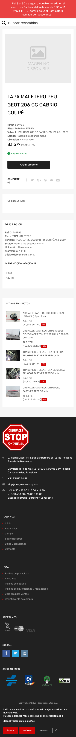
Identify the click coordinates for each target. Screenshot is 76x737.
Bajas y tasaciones (15, 543)
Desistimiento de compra (19, 599)
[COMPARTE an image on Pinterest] (44, 180)
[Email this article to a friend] (57, 180)
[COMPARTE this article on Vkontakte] (51, 180)
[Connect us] (6, 653)
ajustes (31, 721)
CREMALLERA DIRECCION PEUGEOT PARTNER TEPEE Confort (42, 389)
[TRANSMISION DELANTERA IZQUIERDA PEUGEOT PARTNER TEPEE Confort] (13, 373)
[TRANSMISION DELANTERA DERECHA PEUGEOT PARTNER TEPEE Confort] (13, 355)
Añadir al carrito (29, 164)
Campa (9, 533)
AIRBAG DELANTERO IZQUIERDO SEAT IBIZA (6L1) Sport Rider (43, 315)
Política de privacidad (17, 573)
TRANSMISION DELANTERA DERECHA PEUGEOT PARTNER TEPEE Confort (43, 354)
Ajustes (44, 730)
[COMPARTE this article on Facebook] (25, 180)
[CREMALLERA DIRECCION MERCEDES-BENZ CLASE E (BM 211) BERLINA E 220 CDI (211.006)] (13, 334)
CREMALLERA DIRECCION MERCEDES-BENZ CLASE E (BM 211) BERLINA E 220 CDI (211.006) (46, 334)
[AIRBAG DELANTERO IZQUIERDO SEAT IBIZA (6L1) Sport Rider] (13, 316)
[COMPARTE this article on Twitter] (32, 180)
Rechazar (27, 730)
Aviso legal (11, 578)
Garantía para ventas (17, 593)
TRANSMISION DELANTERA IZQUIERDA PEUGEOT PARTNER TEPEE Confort (44, 372)
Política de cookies (15, 583)
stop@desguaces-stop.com (23, 484)
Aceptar (10, 730)
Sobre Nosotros (13, 538)
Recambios (11, 528)
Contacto (10, 548)
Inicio (8, 523)
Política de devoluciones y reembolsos (26, 588)
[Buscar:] (35, 23)
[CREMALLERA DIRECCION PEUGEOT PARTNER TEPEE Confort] (13, 391)
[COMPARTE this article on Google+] (38, 180)
